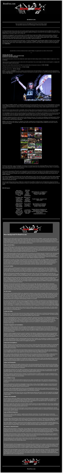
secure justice (4, 38)
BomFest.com (9, 3)
